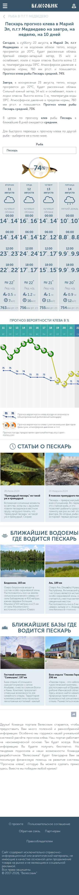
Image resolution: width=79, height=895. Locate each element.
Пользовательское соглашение (49, 824)
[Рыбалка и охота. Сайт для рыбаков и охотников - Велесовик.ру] (45, 6)
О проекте (16, 824)
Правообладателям (39, 841)
